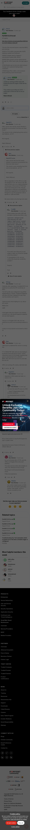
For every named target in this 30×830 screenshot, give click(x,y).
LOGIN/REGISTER (8, 424)
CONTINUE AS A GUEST (10, 427)
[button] (15, 826)
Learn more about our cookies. (19, 819)
